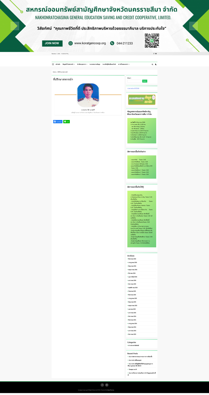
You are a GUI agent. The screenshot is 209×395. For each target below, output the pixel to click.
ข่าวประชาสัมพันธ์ (133, 345)
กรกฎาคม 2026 (132, 262)
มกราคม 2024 (132, 330)
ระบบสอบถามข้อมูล (95, 64)
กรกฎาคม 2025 (132, 298)
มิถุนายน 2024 (132, 327)
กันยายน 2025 (132, 291)
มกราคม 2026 (132, 280)
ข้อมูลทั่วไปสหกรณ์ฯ (68, 64)
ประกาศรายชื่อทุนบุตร (135, 360)
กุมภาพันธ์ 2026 (132, 277)
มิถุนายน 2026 (132, 266)
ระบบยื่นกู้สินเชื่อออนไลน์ (109, 64)
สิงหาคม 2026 (132, 259)
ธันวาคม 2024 (132, 316)
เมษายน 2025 (132, 309)
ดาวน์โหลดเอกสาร (123, 64)
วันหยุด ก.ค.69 (133, 369)
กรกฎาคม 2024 (132, 323)
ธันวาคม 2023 (132, 334)
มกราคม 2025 (132, 313)
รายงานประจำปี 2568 (133, 88)
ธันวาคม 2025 (132, 284)
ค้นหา (129, 78)
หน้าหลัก (58, 64)
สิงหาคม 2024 (132, 320)
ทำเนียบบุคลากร (81, 64)
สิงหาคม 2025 (132, 295)
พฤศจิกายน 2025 (133, 287)
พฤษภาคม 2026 (132, 269)
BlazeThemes (110, 390)
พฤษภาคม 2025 (132, 305)
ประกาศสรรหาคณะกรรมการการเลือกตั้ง (140, 356)
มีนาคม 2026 (132, 273)
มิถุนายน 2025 (132, 302)
